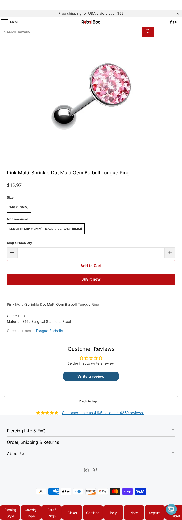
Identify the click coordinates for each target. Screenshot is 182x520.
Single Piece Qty (19, 243)
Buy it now (91, 279)
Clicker (72, 513)
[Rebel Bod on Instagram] (86, 470)
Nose (134, 513)
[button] (171, 509)
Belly (113, 513)
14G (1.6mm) (19, 207)
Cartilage (92, 513)
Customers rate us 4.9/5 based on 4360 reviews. (103, 412)
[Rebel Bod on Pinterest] (95, 470)
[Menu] (2, 22)
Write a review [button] (91, 376)
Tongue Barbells (49, 331)
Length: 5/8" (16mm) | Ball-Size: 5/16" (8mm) (45, 229)
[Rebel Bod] (91, 22)
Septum (154, 513)
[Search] (148, 32)
